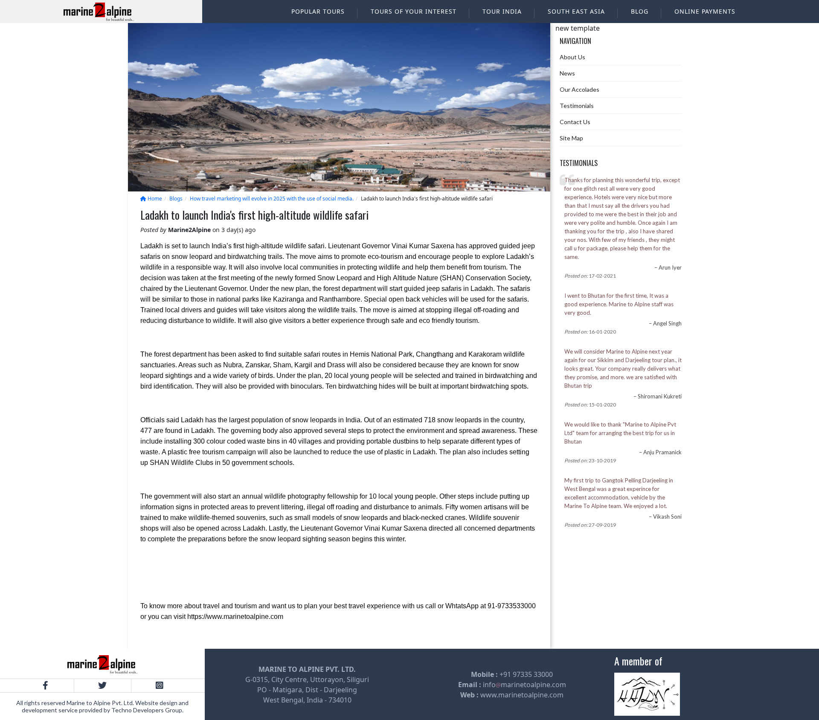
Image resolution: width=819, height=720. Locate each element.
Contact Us (575, 121)
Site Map (571, 138)
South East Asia (576, 11)
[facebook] (45, 685)
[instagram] (159, 685)
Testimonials (577, 105)
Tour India (502, 11)
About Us (572, 57)
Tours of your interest (413, 11)
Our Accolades (579, 89)
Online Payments (704, 11)
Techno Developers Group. (147, 710)
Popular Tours (318, 11)
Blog (639, 11)
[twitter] (102, 685)
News (567, 73)
